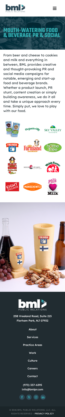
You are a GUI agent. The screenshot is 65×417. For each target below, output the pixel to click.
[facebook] (22, 397)
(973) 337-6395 (32, 385)
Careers (33, 368)
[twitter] (29, 397)
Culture (32, 360)
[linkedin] (43, 397)
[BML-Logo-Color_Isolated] (15, 4)
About (32, 329)
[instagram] (36, 397)
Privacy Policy (44, 413)
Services (32, 337)
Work (32, 352)
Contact (32, 376)
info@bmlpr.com (32, 389)
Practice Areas (32, 345)
